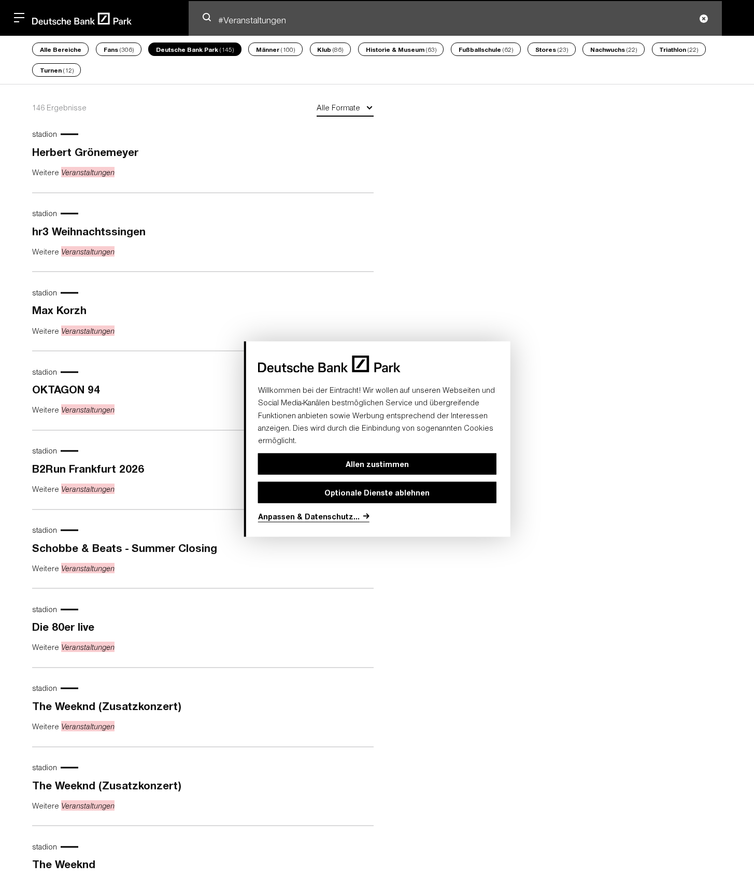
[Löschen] (704, 19)
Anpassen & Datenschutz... (309, 516)
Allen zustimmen (377, 464)
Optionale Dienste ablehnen (377, 492)
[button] (207, 17)
